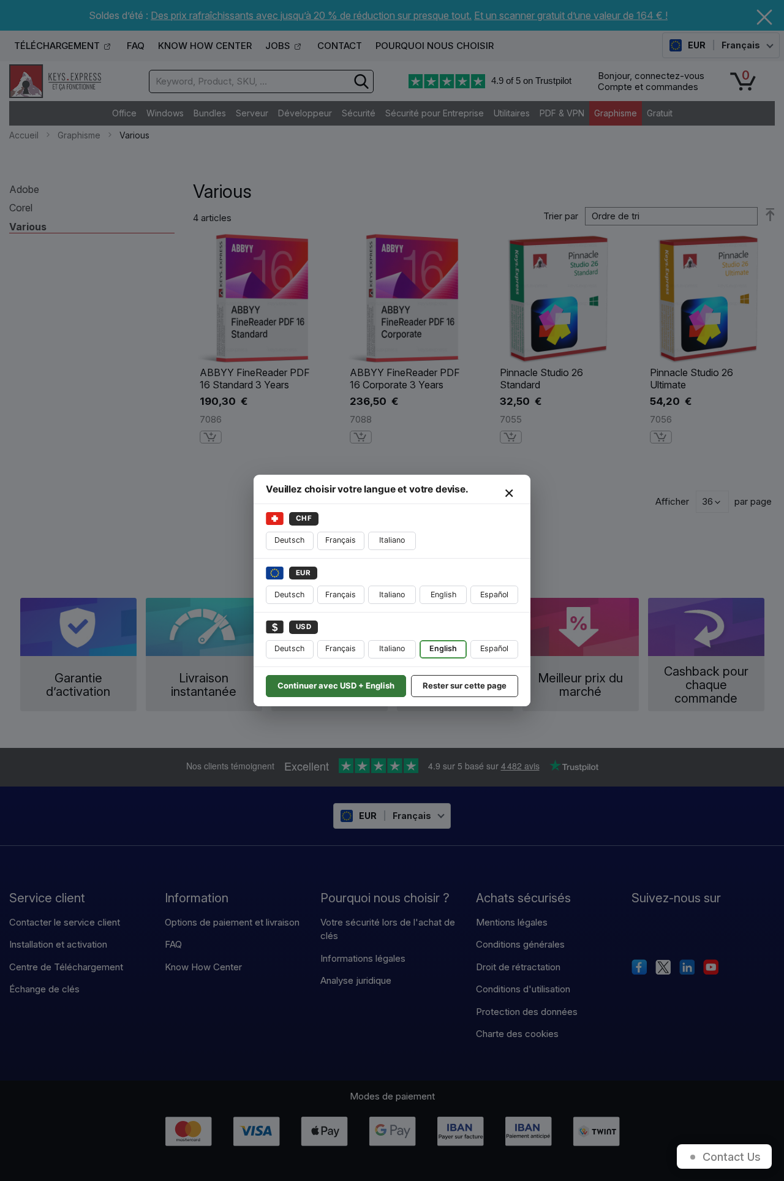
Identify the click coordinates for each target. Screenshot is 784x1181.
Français (340, 540)
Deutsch (289, 540)
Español (494, 594)
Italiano (392, 540)
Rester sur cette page (465, 685)
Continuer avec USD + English (335, 685)
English (443, 594)
